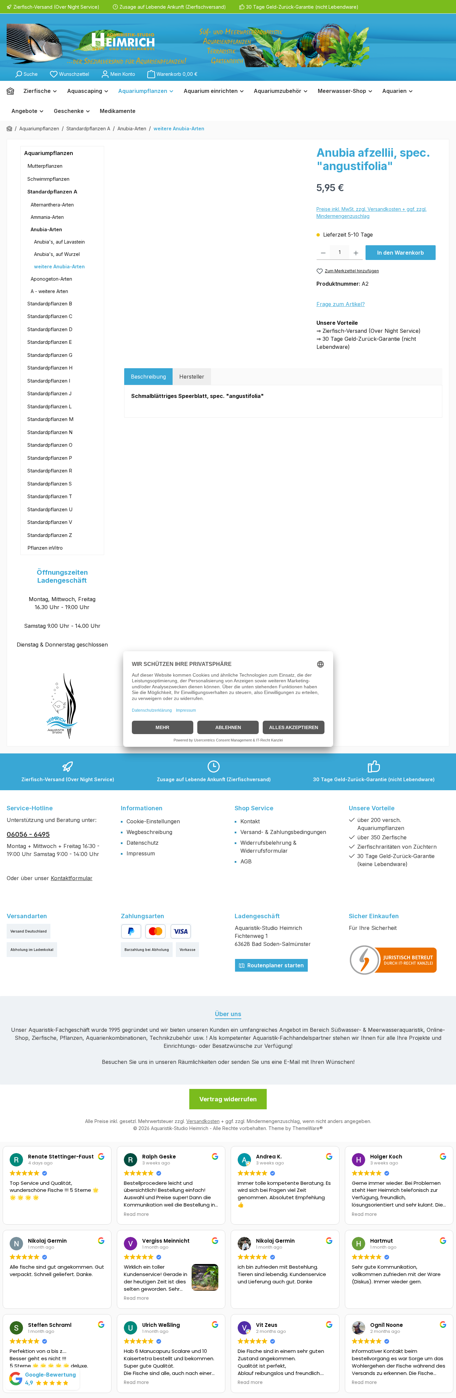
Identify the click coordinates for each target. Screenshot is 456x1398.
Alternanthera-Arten (52, 204)
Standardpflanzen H (49, 368)
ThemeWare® (307, 1128)
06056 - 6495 (28, 834)
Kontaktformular (71, 878)
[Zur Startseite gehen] (188, 45)
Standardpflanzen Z (49, 535)
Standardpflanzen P (49, 458)
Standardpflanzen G (49, 355)
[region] (217, 218)
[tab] (148, 376)
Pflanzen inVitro (45, 548)
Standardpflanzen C (49, 316)
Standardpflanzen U (49, 509)
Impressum (141, 853)
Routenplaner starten (275, 965)
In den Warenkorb (400, 252)
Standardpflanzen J (49, 393)
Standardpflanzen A (52, 191)
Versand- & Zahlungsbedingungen (283, 832)
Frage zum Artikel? (340, 304)
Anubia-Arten (46, 229)
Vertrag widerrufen (228, 1099)
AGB (246, 861)
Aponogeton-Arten (51, 279)
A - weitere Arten (49, 291)
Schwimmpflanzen (48, 179)
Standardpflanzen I (48, 381)
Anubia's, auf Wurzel (57, 254)
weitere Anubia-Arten (59, 266)
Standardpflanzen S (49, 483)
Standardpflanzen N (49, 432)
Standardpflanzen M (50, 419)
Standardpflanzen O (49, 445)
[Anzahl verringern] (323, 252)
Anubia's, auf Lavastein (59, 242)
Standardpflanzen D (49, 329)
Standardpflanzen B (49, 303)
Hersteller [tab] (191, 376)
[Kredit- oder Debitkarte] (168, 931)
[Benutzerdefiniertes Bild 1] (393, 960)
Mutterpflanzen (44, 166)
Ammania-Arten (47, 217)
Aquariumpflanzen (48, 153)
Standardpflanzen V (49, 522)
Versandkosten (203, 1121)
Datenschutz (143, 842)
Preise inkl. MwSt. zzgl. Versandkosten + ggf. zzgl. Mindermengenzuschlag (371, 212)
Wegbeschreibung (149, 832)
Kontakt (250, 821)
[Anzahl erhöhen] (356, 252)
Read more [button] (136, 1215)
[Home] (13, 91)
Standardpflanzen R (49, 470)
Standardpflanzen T (49, 496)
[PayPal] (131, 931)
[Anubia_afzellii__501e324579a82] (217, 218)
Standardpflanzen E (49, 342)
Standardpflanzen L (49, 406)
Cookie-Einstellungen (153, 821)
